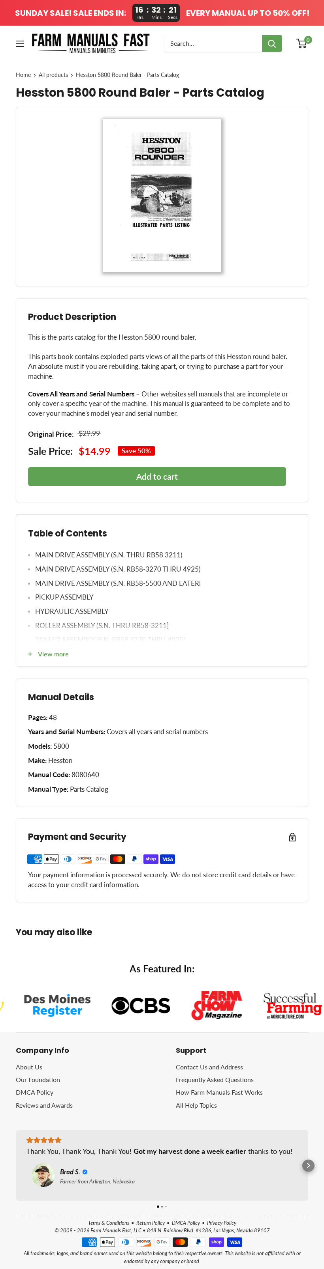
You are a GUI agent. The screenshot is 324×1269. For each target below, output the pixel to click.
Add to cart (157, 476)
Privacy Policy (221, 1223)
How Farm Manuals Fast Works (219, 1092)
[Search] (272, 43)
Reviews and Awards (44, 1105)
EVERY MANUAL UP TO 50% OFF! (247, 13)
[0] (302, 43)
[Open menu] (20, 44)
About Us (29, 1067)
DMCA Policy (34, 1092)
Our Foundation (38, 1079)
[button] (16, 1165)
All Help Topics (196, 1105)
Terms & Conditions (108, 1223)
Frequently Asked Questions (215, 1079)
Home (23, 75)
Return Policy (150, 1223)
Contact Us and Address (209, 1067)
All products (53, 75)
